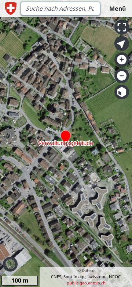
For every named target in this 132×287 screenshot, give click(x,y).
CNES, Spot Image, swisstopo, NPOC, (86, 276)
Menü (117, 8)
